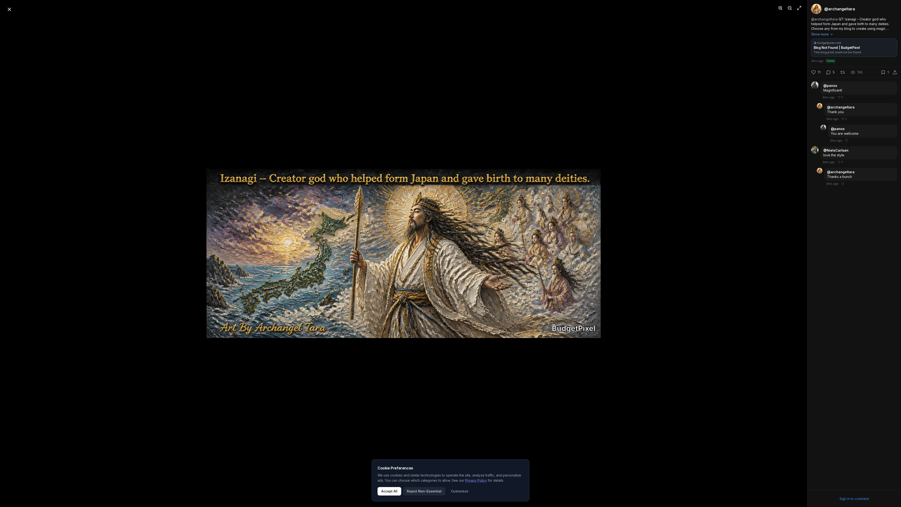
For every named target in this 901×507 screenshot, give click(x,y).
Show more (820, 34)
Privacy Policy (476, 480)
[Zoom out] (790, 8)
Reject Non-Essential (424, 491)
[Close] (9, 9)
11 (819, 72)
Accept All (389, 491)
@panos (830, 86)
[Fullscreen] (799, 8)
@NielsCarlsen (835, 150)
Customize (459, 491)
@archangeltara (824, 19)
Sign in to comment (854, 499)
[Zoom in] (780, 8)
